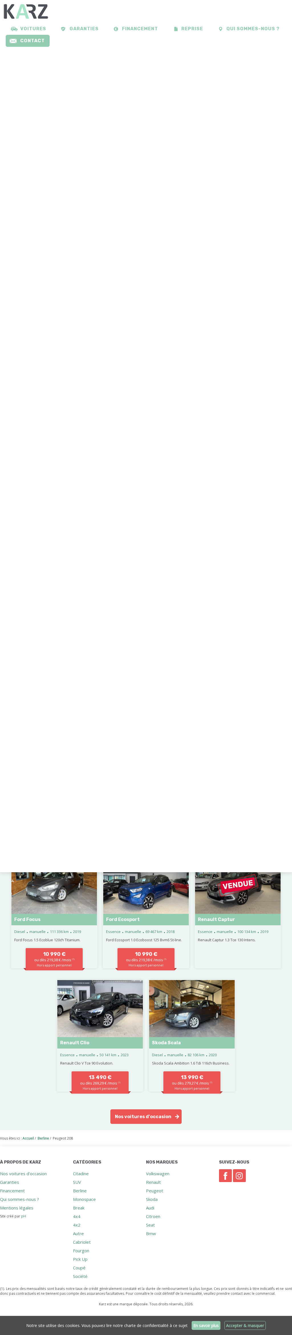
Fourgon (81, 1250)
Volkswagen (157, 1173)
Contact (32, 40)
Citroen (153, 1216)
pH (23, 1216)
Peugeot (154, 1190)
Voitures (33, 28)
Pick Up (80, 1259)
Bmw (151, 1233)
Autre (78, 1233)
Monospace (84, 1199)
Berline (80, 1190)
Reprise (192, 28)
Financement (140, 28)
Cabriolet (82, 1242)
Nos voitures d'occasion (143, 1116)
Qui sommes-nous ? (252, 28)
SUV (77, 1182)
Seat (150, 1225)
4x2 (76, 1225)
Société (80, 1276)
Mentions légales (16, 1208)
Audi (150, 1208)
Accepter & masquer (245, 1325)
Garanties (84, 28)
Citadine (81, 1173)
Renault (153, 1182)
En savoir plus (206, 1325)
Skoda (152, 1199)
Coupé (79, 1268)
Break (78, 1208)
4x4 (76, 1216)
